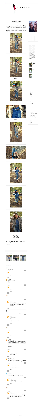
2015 (16, 20)
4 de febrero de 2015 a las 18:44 (13, 302)
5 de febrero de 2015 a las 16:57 (13, 365)
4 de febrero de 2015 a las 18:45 (13, 317)
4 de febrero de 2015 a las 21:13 (11, 340)
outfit (33, 53)
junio (30, 95)
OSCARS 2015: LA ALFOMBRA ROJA (33, 99)
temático (34, 56)
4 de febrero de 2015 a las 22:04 (11, 359)
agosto (31, 93)
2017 (30, 87)
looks (33, 51)
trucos (34, 57)
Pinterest (36, 37)
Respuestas (9, 270)
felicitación (30, 51)
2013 (30, 121)
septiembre (31, 92)
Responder (8, 277)
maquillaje (33, 52)
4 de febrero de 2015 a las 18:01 (11, 311)
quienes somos (30, 55)
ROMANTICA (33, 68)
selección (30, 56)
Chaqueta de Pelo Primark (32, 116)
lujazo (30, 52)
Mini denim (33, 63)
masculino (30, 53)
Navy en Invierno (31, 112)
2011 (30, 123)
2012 (30, 122)
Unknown (9, 279)
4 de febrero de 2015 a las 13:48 (11, 280)
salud (34, 55)
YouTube (33, 37)
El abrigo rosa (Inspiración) (32, 115)
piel (29, 54)
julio (30, 94)
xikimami (9, 310)
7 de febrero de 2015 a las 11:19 (13, 393)
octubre (31, 91)
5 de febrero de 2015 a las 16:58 (13, 380)
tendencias (30, 57)
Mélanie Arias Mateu (11, 358)
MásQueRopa (10, 267)
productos (33, 54)
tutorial (30, 58)
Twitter (30, 37)
